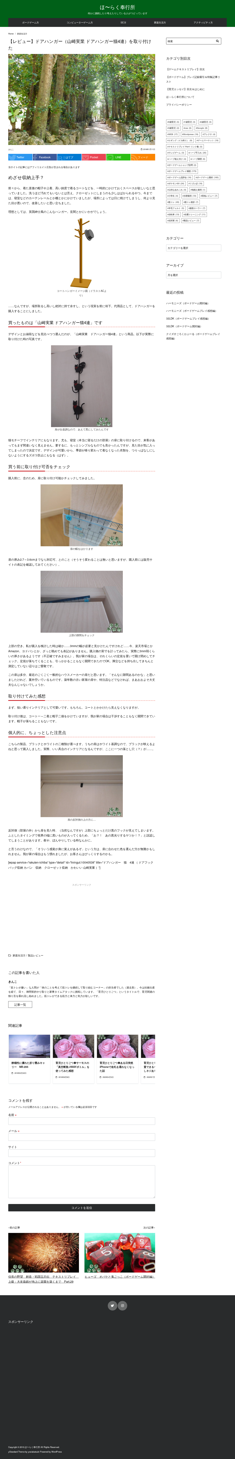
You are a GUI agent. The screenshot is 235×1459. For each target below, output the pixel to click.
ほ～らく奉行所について (180, 97)
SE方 (123, 22)
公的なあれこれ (177, 189)
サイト (12, 1147)
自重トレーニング (195, 214)
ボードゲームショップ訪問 (182, 165)
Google (202, 128)
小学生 (173, 195)
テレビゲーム (176, 152)
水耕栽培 (190, 195)
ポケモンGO (176, 183)
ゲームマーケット (208, 140)
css (188, 128)
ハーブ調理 (198, 159)
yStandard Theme (16, 1451)
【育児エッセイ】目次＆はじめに (185, 89)
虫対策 (173, 220)
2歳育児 (206, 121)
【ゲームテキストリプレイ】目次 (185, 69)
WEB (173, 134)
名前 (12, 1115)
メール (13, 1131)
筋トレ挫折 (191, 202)
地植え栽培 (198, 189)
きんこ (11, 149)
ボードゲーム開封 (208, 177)
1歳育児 (190, 121)
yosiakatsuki (33, 1451)
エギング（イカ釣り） (180, 140)
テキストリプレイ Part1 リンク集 (185, 146)
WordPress (56, 1451)
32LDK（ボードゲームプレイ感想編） (188, 318)
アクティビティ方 (203, 22)
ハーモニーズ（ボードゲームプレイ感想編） (192, 310)
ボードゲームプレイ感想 (182, 171)
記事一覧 (20, 1004)
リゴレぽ (196, 183)
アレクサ (209, 134)
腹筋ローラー (197, 208)
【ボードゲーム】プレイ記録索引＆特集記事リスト (193, 79)
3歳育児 (174, 128)
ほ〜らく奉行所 (117, 7)
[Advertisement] (44, 913)
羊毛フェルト (176, 208)
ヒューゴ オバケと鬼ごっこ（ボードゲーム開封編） (120, 1276)
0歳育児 (174, 121)
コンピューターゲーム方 (80, 22)
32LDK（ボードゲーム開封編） (184, 326)
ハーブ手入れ (198, 152)
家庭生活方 (160, 22)
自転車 (174, 214)
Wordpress (190, 134)
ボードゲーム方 (30, 22)
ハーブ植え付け (177, 159)
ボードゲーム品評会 (180, 177)
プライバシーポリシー (179, 104)
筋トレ (174, 202)
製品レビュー (191, 220)
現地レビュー (209, 195)
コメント (14, 1163)
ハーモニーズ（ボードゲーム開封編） (188, 303)
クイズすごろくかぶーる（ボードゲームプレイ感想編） (193, 336)
